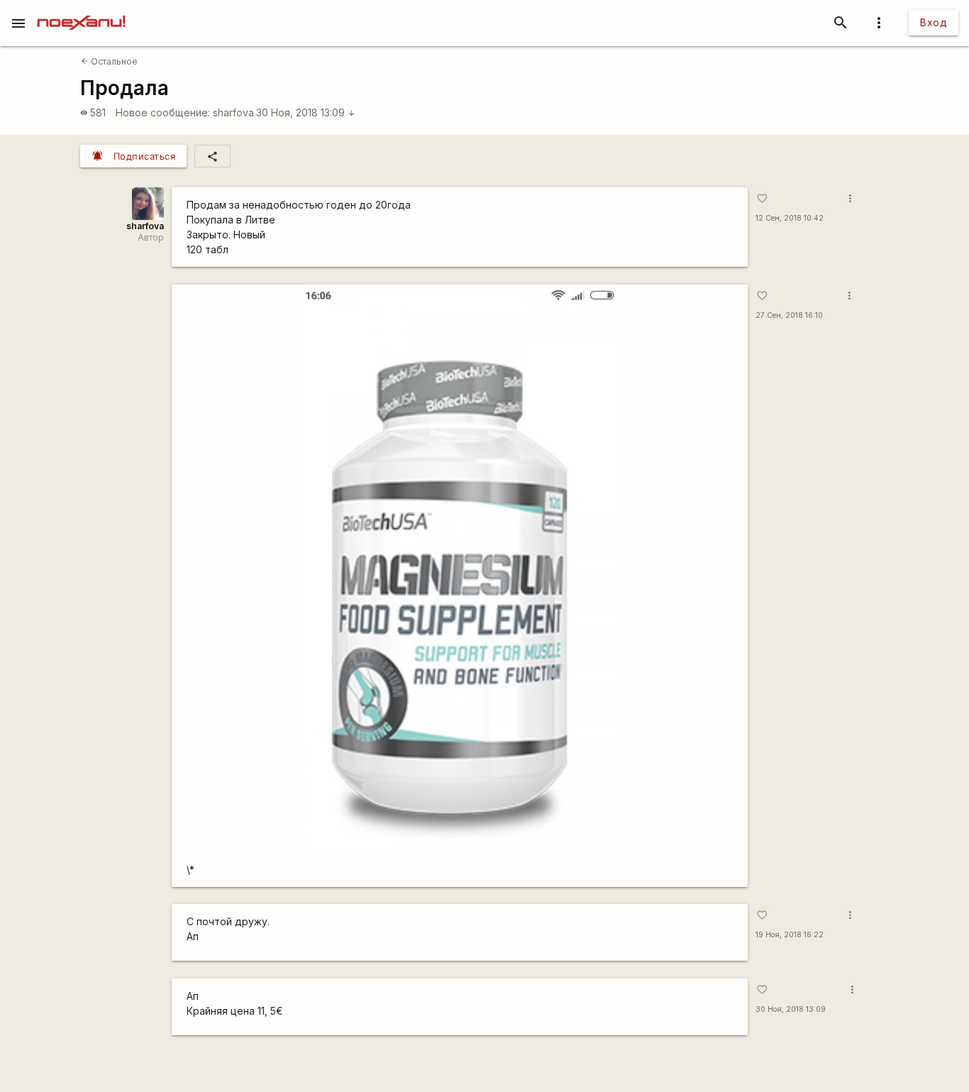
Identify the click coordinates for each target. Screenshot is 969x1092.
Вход (933, 22)
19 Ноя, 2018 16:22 (789, 934)
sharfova (233, 112)
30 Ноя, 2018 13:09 (305, 112)
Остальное (109, 61)
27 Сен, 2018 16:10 (789, 315)
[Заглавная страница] (81, 10)
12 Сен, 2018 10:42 (789, 218)
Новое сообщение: (163, 112)
